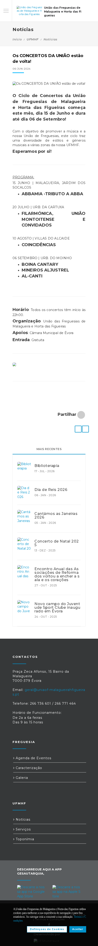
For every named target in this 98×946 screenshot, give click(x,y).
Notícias (50, 39)
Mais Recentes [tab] (49, 449)
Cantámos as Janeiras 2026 (55, 515)
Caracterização (28, 768)
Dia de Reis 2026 (50, 490)
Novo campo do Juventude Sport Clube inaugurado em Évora (57, 607)
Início (17, 39)
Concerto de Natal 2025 (56, 543)
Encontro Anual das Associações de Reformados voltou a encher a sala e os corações (57, 574)
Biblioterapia (46, 466)
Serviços (23, 829)
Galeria (21, 778)
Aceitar (77, 929)
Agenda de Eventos (33, 758)
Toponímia (24, 839)
